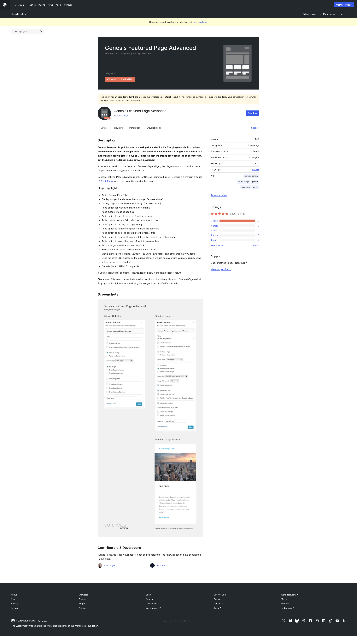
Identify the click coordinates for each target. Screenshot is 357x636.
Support (255, 127)
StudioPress (107, 181)
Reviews (118, 127)
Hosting (14, 603)
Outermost (161, 565)
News (13, 599)
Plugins (82, 603)
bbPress (286, 603)
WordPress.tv (153, 608)
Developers (151, 603)
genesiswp (245, 187)
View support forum (221, 269)
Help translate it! (200, 22)
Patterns (82, 608)
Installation (134, 127)
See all (256, 245)
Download (253, 113)
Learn (148, 595)
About (14, 595)
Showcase (83, 595)
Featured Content (251, 176)
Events (217, 599)
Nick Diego (123, 115)
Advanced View (219, 195)
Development (154, 127)
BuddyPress (288, 608)
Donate (218, 603)
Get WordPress (344, 5)
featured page (243, 182)
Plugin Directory (18, 14)
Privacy (14, 608)
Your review (217, 245)
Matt (284, 599)
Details (104, 127)
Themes (82, 599)
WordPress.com (289, 595)
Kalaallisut (42, 621)
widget (255, 187)
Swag (217, 608)
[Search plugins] (41, 31)
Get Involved (220, 595)
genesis (255, 182)
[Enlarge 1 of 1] (199, 303)
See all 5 (255, 169)
